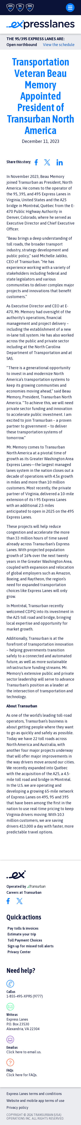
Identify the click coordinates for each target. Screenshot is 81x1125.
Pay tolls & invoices (23, 928)
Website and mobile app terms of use (35, 1101)
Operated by (16, 886)
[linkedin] (62, 162)
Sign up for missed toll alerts (31, 946)
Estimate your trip (22, 934)
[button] (68, 7)
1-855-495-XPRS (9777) (24, 996)
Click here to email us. (23, 1052)
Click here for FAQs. (21, 1075)
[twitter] (49, 162)
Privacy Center (19, 952)
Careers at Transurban (23, 892)
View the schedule (59, 44)
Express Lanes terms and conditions (34, 1094)
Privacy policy (17, 1107)
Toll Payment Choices (25, 940)
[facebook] (39, 162)
